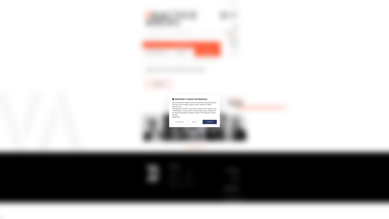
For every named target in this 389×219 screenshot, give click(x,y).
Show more (176, 117)
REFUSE (194, 122)
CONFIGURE (179, 122)
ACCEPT (209, 122)
